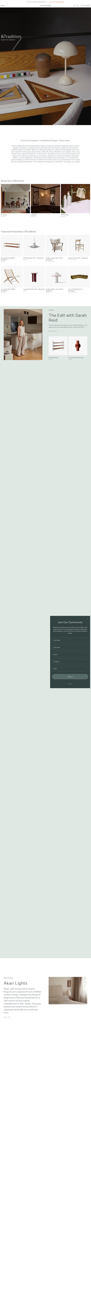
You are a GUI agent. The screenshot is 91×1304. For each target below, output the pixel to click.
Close (70, 683)
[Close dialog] (87, 619)
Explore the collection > (8, 40)
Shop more (7, 1017)
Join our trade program (56, 2)
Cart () (87, 5)
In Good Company (45, 5)
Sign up (70, 677)
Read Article (53, 331)
